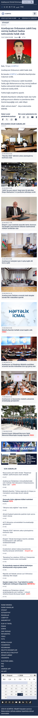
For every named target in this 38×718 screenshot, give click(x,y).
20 (22, 691)
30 (35, 694)
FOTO (3, 639)
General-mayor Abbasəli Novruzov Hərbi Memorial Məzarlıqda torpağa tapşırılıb (18, 434)
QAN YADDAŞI (6, 631)
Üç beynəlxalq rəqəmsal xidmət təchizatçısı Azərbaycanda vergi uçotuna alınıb (18, 566)
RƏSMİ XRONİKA (6, 605)
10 (6, 688)
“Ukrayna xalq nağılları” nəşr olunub (15, 508)
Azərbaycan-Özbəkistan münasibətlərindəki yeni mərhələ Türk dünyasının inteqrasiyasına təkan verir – (18, 483)
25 (11, 694)
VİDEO (3, 636)
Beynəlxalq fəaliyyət (9, 653)
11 (11, 688)
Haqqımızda (5, 645)
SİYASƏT (5, 23)
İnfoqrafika (5, 634)
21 (26, 691)
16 (35, 688)
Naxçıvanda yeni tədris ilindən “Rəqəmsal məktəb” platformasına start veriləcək (17, 474)
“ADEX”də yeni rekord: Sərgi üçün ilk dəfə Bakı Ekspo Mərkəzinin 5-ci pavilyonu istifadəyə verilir (19, 191)
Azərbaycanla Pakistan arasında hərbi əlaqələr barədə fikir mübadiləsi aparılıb (18, 296)
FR (11, 7)
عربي (17, 7)
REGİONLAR (5, 615)
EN (7, 7)
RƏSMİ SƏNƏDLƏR (7, 607)
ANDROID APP (6, 669)
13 (22, 688)
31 (6, 697)
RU (4, 7)
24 (6, 694)
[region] (20, 535)
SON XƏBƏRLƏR (10, 469)
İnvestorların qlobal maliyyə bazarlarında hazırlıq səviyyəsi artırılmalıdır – (18, 550)
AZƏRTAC (15, 66)
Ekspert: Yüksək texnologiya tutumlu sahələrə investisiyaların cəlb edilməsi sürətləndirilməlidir (18, 541)
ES (14, 7)
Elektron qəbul (7, 661)
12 (16, 688)
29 (31, 694)
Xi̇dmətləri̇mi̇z (6, 655)
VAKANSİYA (5, 658)
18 (11, 691)
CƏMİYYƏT (4, 618)
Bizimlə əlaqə (6, 642)
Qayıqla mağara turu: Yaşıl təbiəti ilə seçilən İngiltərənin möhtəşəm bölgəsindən (19, 583)
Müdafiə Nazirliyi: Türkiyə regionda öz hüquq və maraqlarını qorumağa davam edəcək (19, 492)
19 (16, 691)
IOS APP (4, 671)
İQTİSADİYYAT (5, 612)
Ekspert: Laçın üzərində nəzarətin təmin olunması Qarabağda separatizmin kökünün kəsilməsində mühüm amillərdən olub (19, 226)
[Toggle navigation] (34, 14)
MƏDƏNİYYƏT (5, 620)
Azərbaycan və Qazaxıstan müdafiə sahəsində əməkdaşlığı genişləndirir (18, 400)
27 (22, 694)
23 (35, 691)
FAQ (2, 664)
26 (16, 694)
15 (31, 688)
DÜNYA (3, 629)
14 (26, 688)
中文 (22, 7)
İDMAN (3, 626)
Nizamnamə (5, 647)
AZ (2, 7)
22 (31, 691)
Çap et (16, 37)
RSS (2, 666)
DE (9, 7)
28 (26, 694)
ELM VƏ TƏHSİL (6, 624)
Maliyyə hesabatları (9, 650)
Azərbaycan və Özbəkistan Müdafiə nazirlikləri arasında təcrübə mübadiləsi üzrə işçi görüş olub (19, 365)
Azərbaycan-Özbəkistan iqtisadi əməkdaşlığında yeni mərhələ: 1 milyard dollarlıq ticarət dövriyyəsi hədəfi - (16, 592)
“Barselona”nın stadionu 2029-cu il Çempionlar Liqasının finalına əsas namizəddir (19, 558)
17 (6, 691)
